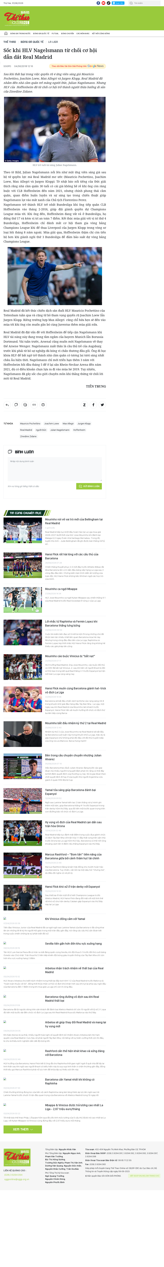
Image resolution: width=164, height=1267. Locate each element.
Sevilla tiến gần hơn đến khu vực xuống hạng (73, 943)
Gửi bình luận (91, 486)
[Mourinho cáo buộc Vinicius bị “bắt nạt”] (23, 667)
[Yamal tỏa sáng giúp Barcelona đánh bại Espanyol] (23, 801)
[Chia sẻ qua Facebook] (93, 404)
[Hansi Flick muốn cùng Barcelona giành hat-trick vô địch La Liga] (23, 699)
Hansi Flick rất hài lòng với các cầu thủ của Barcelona (71, 556)
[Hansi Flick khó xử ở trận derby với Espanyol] (23, 897)
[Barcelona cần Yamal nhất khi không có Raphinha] (23, 1079)
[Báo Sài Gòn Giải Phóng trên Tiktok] (109, 3)
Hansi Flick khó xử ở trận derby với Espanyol (72, 886)
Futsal (55, 33)
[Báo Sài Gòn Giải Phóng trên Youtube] (103, 3)
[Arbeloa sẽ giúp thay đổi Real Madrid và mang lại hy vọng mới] (23, 1022)
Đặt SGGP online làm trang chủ (144, 1176)
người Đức (41, 430)
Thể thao (10, 41)
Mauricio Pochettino (30, 423)
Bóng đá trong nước (20, 33)
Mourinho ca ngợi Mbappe (61, 589)
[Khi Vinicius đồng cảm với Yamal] (23, 918)
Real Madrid (26, 430)
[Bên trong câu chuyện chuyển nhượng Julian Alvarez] (23, 766)
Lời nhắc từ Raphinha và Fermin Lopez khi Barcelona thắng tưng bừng (71, 623)
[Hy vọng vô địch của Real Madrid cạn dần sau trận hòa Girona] (23, 833)
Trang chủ (6, 33)
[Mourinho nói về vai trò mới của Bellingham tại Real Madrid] (23, 530)
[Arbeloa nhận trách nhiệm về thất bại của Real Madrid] (23, 968)
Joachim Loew (51, 423)
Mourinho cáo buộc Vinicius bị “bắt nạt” (70, 656)
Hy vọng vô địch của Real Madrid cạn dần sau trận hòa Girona (73, 824)
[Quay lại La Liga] (7, 404)
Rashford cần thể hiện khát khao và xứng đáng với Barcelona (74, 1053)
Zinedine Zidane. (28, 436)
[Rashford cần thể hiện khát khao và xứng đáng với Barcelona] (23, 1050)
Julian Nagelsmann (60, 430)
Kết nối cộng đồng (101, 33)
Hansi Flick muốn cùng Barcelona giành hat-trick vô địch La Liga (75, 690)
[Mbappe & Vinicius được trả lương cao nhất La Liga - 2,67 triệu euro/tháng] (23, 1105)
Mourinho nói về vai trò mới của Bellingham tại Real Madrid (74, 521)
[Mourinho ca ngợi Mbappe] (23, 600)
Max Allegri (68, 423)
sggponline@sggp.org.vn (16, 1179)
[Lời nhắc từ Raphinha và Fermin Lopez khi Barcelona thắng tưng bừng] (23, 632)
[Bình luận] (16, 404)
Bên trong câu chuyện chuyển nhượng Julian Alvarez (73, 757)
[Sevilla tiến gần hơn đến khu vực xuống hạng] (23, 943)
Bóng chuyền (67, 33)
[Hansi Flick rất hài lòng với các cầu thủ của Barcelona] (23, 565)
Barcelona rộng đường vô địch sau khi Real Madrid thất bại (72, 998)
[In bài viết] (43, 404)
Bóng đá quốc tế (41, 33)
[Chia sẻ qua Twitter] (102, 404)
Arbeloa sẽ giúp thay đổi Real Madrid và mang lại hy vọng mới (75, 1024)
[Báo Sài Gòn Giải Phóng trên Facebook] (98, 3)
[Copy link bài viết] (34, 404)
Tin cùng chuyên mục (25, 512)
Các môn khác (83, 33)
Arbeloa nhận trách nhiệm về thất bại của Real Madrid (74, 970)
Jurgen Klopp (84, 423)
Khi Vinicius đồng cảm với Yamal (65, 919)
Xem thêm (21, 1129)
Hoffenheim (79, 430)
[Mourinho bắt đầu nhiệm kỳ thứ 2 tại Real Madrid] (23, 734)
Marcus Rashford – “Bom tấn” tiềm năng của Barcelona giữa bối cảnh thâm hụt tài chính (73, 856)
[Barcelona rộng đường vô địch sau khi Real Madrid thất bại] (23, 996)
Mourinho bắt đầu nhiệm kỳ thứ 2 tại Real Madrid (75, 723)
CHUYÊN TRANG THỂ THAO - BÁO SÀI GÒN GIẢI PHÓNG (17, 18)
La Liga (53, 41)
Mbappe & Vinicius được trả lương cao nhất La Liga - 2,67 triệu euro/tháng (74, 1107)
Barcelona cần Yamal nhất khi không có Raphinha (69, 1081)
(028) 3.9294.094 (13, 1174)
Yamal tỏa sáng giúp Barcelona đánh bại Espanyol (70, 792)
